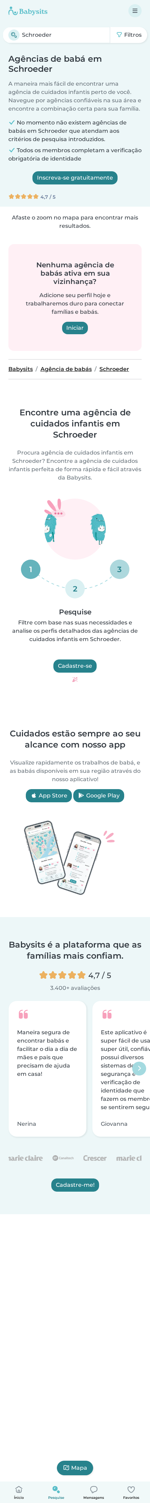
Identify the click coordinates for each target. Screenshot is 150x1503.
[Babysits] (27, 11)
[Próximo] (139, 1069)
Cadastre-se (75, 666)
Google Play (102, 795)
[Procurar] (14, 35)
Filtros (132, 35)
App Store (52, 795)
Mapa (79, 1468)
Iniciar (75, 328)
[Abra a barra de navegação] (135, 10)
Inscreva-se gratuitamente (75, 177)
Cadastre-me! (75, 1185)
